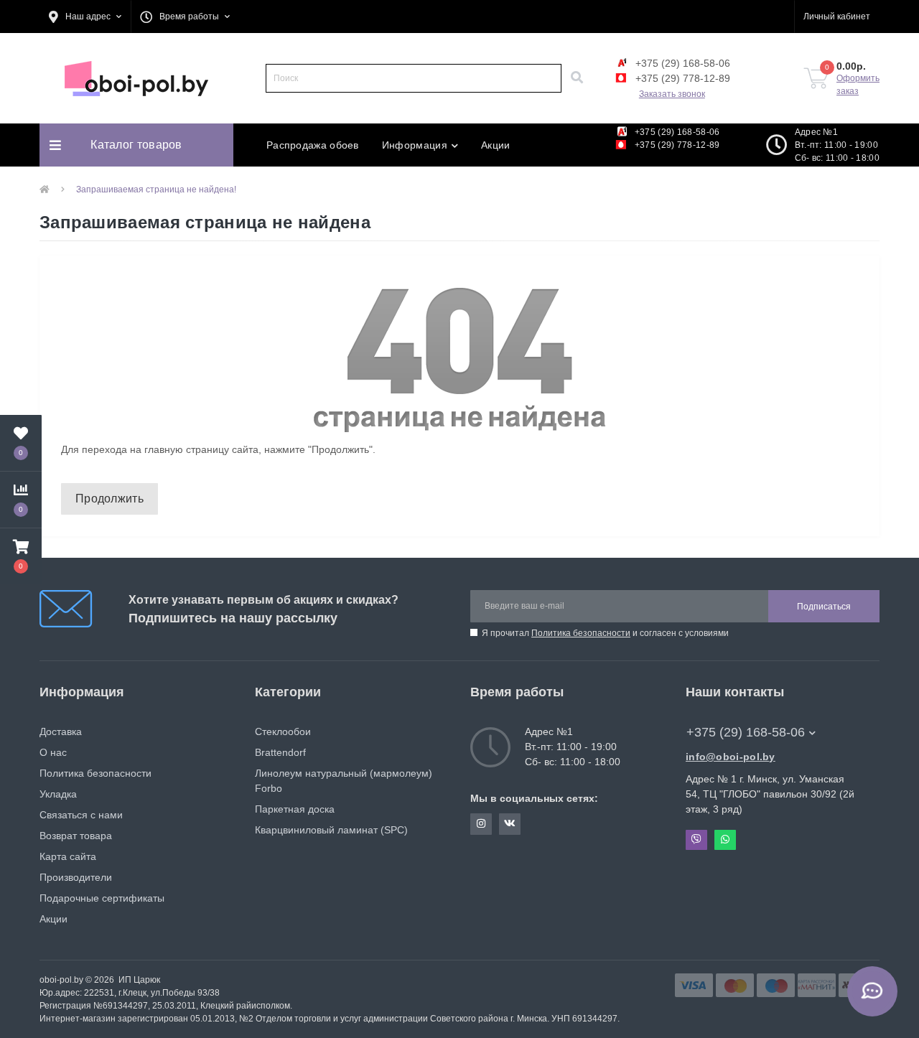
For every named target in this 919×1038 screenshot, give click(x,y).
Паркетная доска (295, 809)
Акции (495, 145)
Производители (75, 877)
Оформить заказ (858, 84)
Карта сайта (67, 856)
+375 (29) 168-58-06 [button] (745, 732)
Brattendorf (280, 752)
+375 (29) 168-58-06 (681, 63)
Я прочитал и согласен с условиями (605, 633)
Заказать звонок (672, 94)
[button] (85, 16)
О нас (53, 752)
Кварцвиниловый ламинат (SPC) (331, 830)
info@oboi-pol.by (730, 756)
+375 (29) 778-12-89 (681, 78)
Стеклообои (283, 731)
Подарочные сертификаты (101, 898)
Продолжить (109, 498)
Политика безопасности (580, 633)
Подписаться (824, 607)
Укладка (58, 794)
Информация (414, 145)
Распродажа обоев (312, 145)
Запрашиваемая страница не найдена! (156, 189)
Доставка (60, 731)
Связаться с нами (81, 814)
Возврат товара (75, 835)
